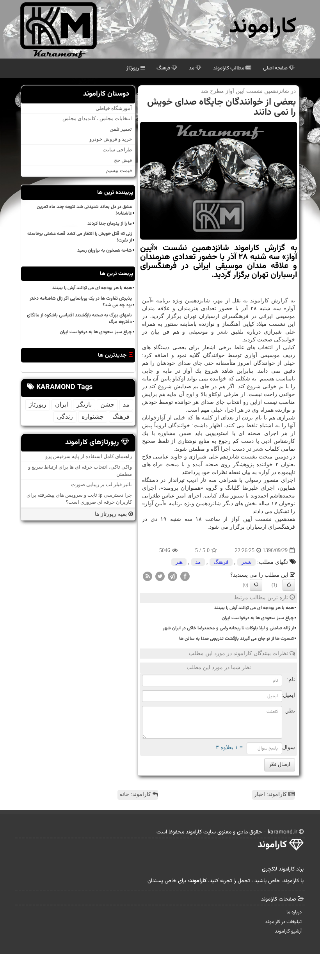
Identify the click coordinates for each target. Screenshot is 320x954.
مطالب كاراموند (229, 68)
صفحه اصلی (276, 68)
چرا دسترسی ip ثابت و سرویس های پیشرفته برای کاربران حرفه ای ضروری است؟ (79, 498)
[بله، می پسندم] (289, 585)
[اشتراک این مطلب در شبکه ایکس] (160, 576)
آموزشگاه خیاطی (114, 108)
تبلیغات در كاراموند (283, 922)
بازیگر (84, 404)
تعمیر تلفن (121, 129)
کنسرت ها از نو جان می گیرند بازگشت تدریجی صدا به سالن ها (236, 638)
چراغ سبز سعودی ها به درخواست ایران (258, 618)
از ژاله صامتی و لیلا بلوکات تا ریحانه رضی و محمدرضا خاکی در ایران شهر (228, 628)
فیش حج (123, 160)
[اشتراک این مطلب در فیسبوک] (185, 576)
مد (192, 68)
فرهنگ (163, 68)
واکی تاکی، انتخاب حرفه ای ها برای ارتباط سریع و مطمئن (80, 470)
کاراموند (263, 27)
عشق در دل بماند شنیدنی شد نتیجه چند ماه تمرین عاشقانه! (84, 210)
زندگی (65, 416)
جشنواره (93, 416)
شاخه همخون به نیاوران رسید (104, 250)
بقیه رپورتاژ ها (111, 514)
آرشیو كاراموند (288, 931)
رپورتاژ (133, 68)
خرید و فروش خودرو (110, 139)
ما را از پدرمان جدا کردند (109, 223)
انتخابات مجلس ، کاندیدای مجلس (97, 118)
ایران (61, 404)
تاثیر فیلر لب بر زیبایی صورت (101, 484)
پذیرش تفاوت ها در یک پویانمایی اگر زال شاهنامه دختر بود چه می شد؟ (81, 302)
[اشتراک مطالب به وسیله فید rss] (147, 576)
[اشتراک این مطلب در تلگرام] (172, 576)
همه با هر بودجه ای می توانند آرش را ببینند (254, 607)
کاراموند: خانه (136, 794)
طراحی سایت (117, 150)
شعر (222, 332)
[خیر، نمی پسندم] (256, 585)
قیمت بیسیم (119, 170)
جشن (107, 404)
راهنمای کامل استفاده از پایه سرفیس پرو (88, 456)
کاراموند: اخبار (271, 794)
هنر (179, 562)
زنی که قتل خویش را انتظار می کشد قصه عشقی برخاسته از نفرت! (79, 237)
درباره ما (294, 912)
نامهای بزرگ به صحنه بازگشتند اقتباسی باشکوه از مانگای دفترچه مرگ (79, 318)
